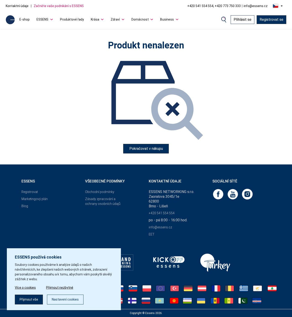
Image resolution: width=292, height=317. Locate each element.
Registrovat (29, 192)
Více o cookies (25, 287)
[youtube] (233, 194)
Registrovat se (271, 19)
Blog (24, 206)
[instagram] (247, 194)
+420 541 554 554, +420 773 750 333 (214, 6)
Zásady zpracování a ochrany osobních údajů (102, 201)
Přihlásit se (242, 19)
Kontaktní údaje (17, 6)
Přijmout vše (29, 299)
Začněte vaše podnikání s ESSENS (59, 6)
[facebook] (218, 194)
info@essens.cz (256, 6)
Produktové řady (72, 19)
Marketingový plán (34, 199)
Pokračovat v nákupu (146, 148)
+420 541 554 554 (162, 213)
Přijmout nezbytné (59, 287)
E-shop (24, 19)
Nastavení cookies (65, 299)
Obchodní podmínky (99, 192)
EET (151, 234)
